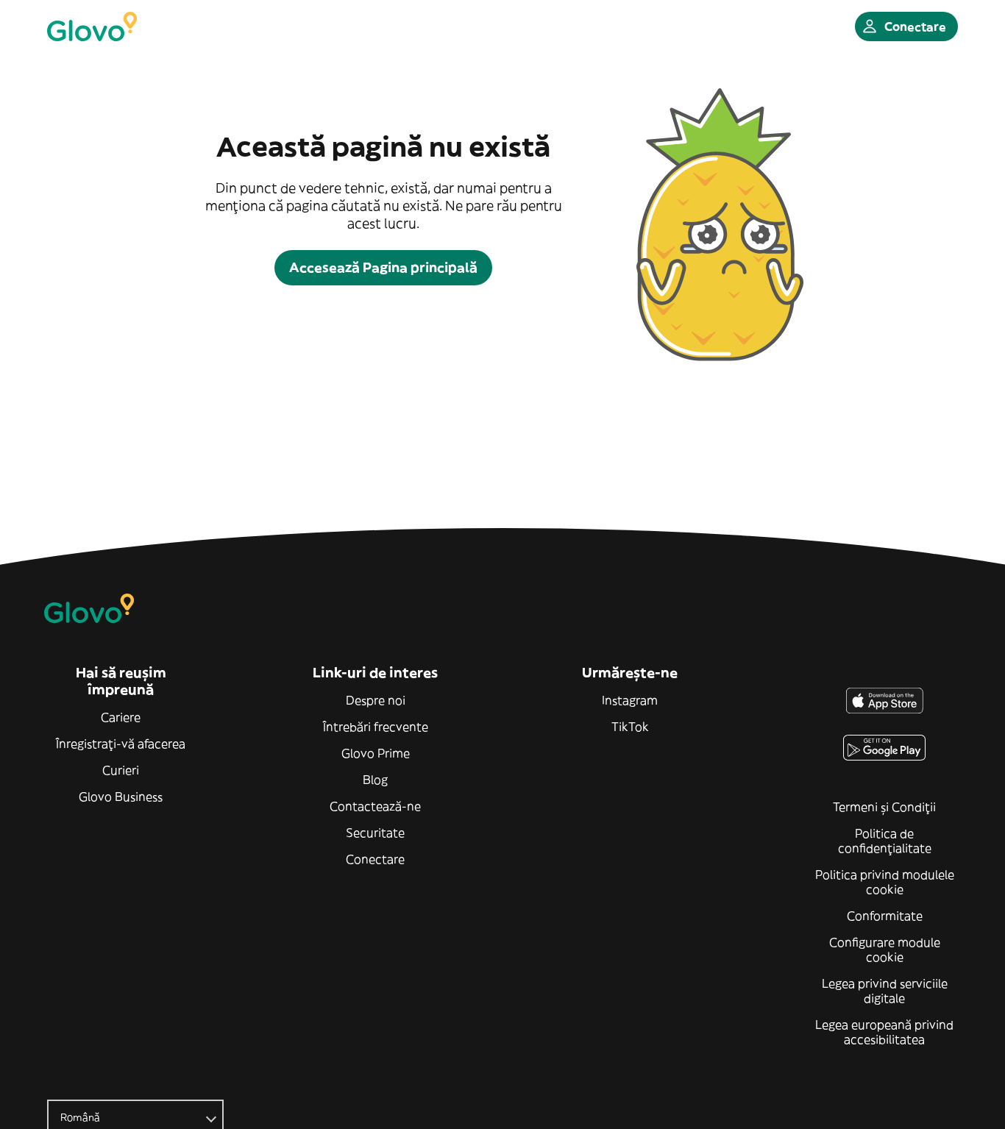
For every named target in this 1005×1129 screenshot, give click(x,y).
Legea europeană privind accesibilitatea (884, 1032)
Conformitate (885, 915)
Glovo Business (121, 796)
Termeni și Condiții (884, 806)
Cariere (121, 717)
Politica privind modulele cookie (884, 882)
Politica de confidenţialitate (884, 840)
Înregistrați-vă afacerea (120, 743)
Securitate (375, 832)
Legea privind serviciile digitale (885, 990)
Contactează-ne (375, 806)
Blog (375, 779)
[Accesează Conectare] (92, 26)
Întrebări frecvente (375, 726)
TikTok (630, 726)
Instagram (630, 700)
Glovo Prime (375, 753)
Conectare (375, 859)
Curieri (120, 770)
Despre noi (375, 700)
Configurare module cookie (884, 949)
